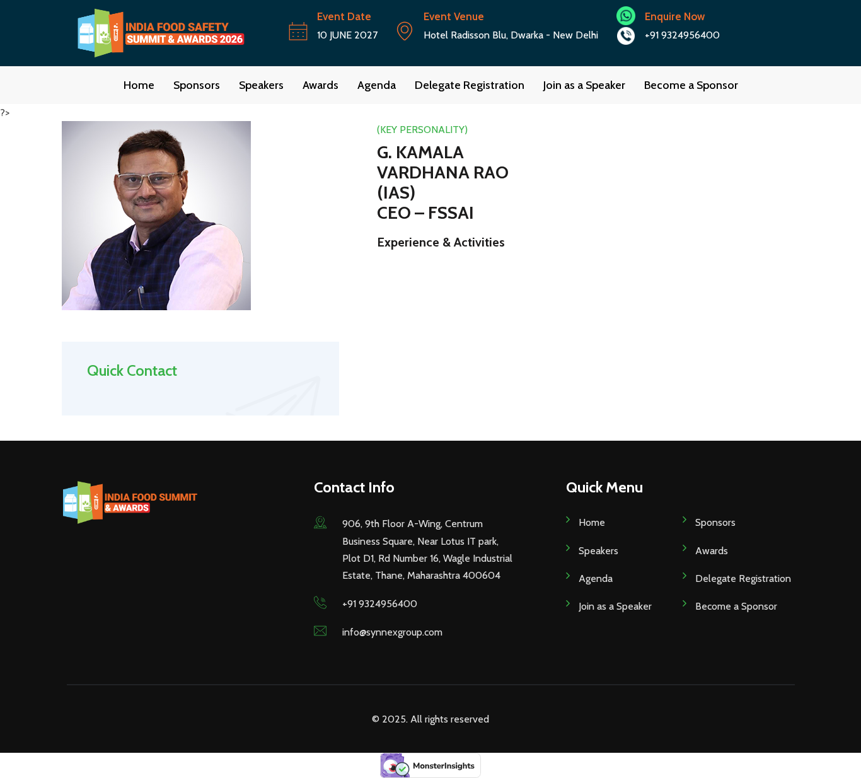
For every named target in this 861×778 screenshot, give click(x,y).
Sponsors (196, 85)
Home (139, 85)
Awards (320, 85)
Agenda (376, 85)
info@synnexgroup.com (392, 632)
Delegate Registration (469, 85)
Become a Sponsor (691, 85)
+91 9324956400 (379, 604)
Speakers (261, 85)
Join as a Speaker (584, 85)
